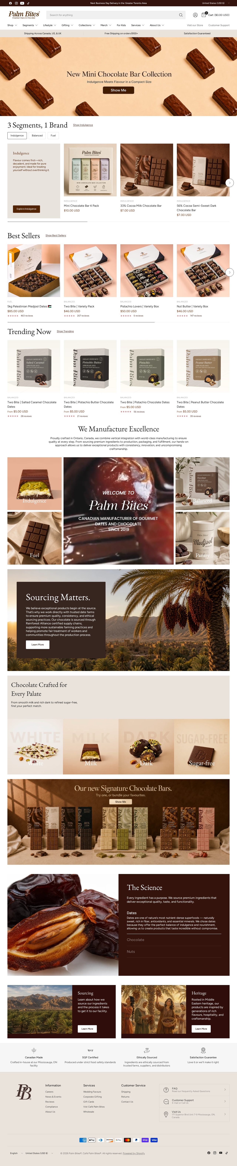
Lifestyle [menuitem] (47, 25)
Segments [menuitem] (28, 25)
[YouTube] (22, 3)
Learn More (87, 1028)
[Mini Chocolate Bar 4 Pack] (90, 170)
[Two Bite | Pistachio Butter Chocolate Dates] (90, 366)
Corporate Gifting (92, 1096)
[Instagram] (16, 3)
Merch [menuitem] (104, 25)
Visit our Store (195, 25)
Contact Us (127, 1101)
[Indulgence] (34, 483)
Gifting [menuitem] (65, 25)
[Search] (181, 15)
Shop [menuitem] (10, 25)
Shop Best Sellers (56, 235)
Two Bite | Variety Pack (79, 306)
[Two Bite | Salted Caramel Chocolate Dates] (33, 366)
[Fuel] (34, 538)
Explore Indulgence (26, 208)
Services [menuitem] (136, 25)
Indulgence (17, 135)
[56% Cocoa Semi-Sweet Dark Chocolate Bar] (203, 170)
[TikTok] (28, 3)
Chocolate (135, 940)
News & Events (53, 1096)
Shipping (125, 1091)
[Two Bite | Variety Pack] (90, 270)
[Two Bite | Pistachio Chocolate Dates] (146, 366)
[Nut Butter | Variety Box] (203, 270)
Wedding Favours (92, 1091)
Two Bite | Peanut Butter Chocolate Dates (200, 404)
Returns (125, 1096)
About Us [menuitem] (155, 25)
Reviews (49, 1101)
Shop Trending (65, 331)
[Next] (229, 183)
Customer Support (219, 25)
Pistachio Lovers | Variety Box (139, 306)
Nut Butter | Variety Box (192, 306)
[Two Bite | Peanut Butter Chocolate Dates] (203, 366)
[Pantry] (203, 538)
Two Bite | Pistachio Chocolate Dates (144, 402)
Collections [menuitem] (85, 25)
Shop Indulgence (83, 125)
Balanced (37, 135)
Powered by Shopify (134, 1153)
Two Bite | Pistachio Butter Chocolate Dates (89, 404)
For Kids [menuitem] (121, 25)
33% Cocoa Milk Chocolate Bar (140, 205)
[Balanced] (203, 483)
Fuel (53, 135)
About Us (50, 1111)
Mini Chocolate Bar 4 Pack (81, 205)
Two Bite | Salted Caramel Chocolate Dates (31, 404)
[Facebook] (10, 3)
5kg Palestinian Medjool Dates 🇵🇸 (29, 306)
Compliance (51, 1106)
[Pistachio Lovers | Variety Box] (146, 270)
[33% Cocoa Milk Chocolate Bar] (146, 170)
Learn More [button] (37, 644)
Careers (49, 1091)
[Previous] (7, 183)
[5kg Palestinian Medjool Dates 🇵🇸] (33, 270)
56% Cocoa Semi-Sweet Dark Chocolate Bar (196, 208)
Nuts (131, 951)
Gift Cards (88, 1101)
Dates (131, 913)
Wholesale (88, 1111)
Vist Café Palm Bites (94, 1106)
